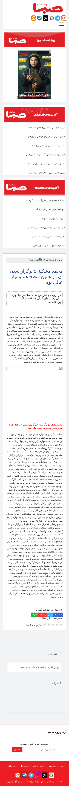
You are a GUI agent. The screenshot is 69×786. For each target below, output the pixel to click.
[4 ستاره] (49, 624)
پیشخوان (53, 766)
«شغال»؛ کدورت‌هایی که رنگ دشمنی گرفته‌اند (45, 200)
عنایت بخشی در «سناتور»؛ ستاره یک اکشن (46, 227)
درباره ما (25, 766)
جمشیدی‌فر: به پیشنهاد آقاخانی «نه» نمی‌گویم (45, 154)
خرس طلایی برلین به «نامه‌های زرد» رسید (47, 172)
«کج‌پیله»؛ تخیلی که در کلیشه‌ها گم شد (48, 209)
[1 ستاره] (61, 624)
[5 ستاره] (45, 624)
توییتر (50, 614)
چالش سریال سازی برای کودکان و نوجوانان (46, 136)
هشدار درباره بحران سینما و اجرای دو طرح (46, 163)
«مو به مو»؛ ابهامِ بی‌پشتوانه (53, 218)
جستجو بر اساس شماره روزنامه (34, 743)
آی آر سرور (12, 781)
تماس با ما (12, 766)
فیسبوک (58, 614)
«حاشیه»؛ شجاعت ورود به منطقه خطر (48, 236)
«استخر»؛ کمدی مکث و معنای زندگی (49, 245)
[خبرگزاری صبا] (34, 114)
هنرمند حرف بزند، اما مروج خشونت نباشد (47, 127)
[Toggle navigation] (61, 24)
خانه (63, 766)
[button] (63, 18)
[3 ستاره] (53, 624)
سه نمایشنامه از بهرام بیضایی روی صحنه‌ (47, 145)
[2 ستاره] (57, 624)
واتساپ (42, 614)
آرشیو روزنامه (39, 766)
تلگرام (35, 614)
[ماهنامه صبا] (34, 187)
